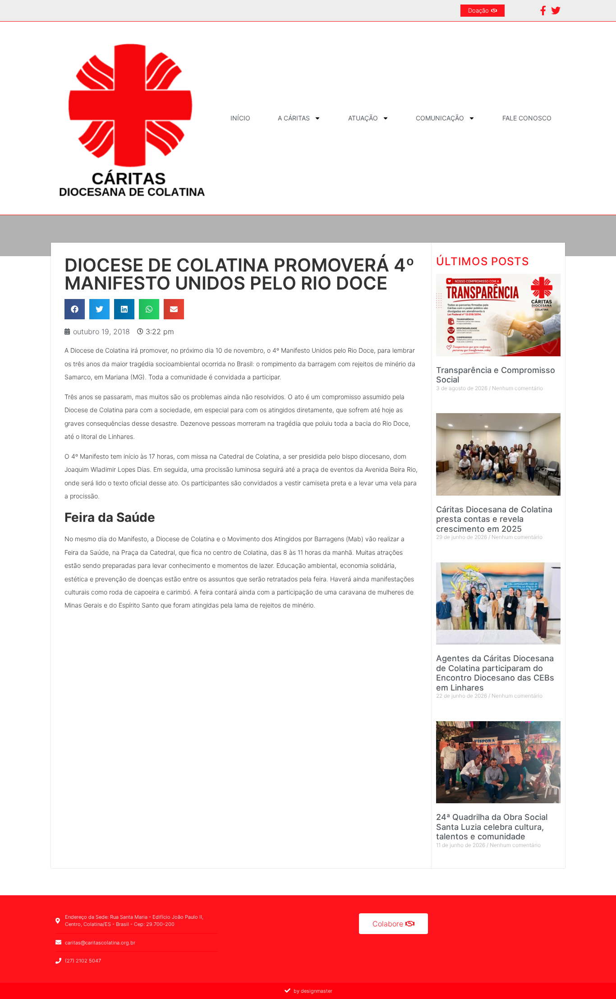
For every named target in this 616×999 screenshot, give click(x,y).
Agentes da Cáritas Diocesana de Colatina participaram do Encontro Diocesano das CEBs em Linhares (495, 673)
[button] (74, 309)
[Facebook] (543, 10)
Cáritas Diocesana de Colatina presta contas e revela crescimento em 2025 (494, 519)
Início (240, 118)
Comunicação (440, 118)
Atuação (363, 118)
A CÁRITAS (294, 118)
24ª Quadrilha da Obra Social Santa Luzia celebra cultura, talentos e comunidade (491, 826)
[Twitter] (556, 10)
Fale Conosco (527, 118)
